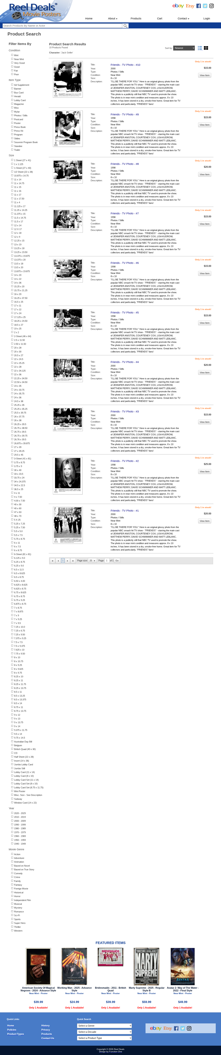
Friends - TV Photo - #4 (125, 362)
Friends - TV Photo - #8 (125, 163)
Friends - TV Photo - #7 (125, 213)
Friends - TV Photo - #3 (125, 411)
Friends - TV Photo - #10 (125, 64)
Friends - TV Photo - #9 (125, 114)
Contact (182, 18)
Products (136, 18)
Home (88, 18)
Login (206, 18)
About (111, 18)
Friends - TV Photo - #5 (125, 312)
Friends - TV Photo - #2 (125, 461)
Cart (159, 18)
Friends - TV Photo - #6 (125, 262)
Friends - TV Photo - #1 (125, 510)
